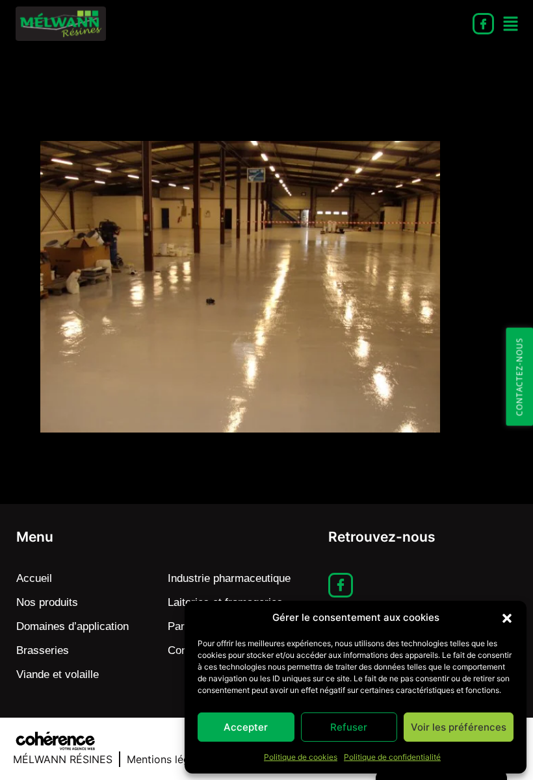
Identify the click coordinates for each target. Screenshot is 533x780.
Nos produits (47, 602)
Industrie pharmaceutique (229, 578)
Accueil (34, 578)
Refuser (348, 727)
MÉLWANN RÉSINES (62, 759)
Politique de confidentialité (392, 757)
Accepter (246, 727)
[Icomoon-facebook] (483, 23)
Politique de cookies (300, 757)
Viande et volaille (57, 674)
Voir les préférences (458, 727)
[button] (507, 617)
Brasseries (42, 650)
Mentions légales (168, 759)
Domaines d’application (72, 626)
